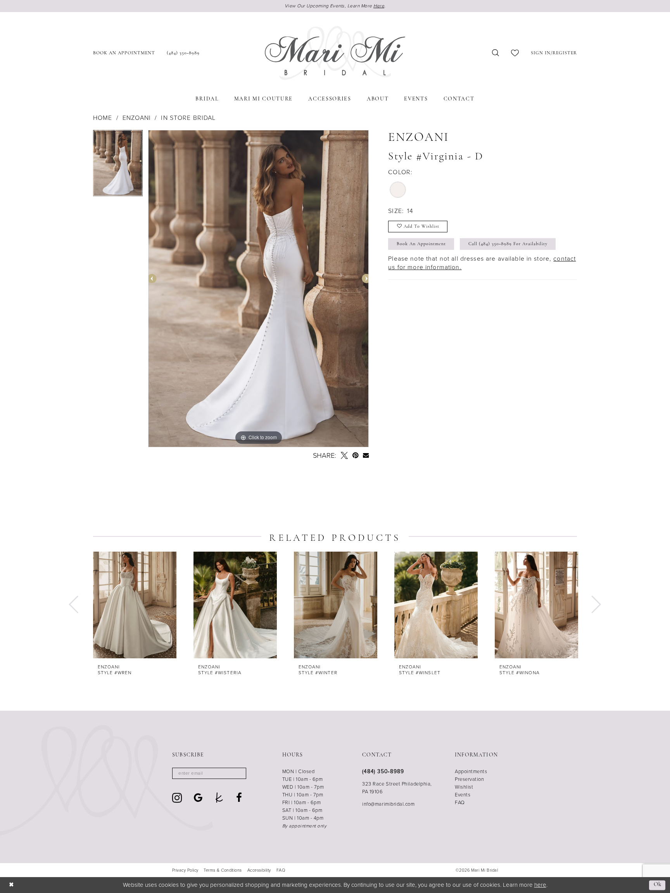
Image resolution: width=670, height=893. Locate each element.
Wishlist (464, 787)
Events (462, 794)
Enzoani (137, 118)
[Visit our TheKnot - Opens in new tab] (219, 798)
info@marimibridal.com (388, 804)
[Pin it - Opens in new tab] (355, 455)
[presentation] (134, 605)
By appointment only (304, 825)
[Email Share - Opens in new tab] (366, 455)
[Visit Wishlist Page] (515, 53)
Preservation (469, 779)
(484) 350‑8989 (383, 771)
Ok (658, 885)
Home (102, 118)
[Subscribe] (238, 773)
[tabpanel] (118, 166)
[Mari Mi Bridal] (335, 53)
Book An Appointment (421, 244)
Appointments (471, 771)
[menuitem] (124, 53)
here (540, 885)
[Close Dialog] (11, 885)
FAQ (460, 802)
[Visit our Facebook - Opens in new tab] (239, 798)
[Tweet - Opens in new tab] (344, 455)
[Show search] (495, 53)
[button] (554, 53)
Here (378, 5)
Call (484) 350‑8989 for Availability (507, 244)
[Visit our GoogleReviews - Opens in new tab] (198, 798)
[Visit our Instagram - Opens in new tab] (177, 797)
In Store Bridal (188, 118)
